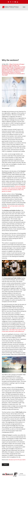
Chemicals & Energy (18, 64)
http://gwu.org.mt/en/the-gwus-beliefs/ (17, 459)
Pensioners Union (18, 71)
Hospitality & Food (19, 68)
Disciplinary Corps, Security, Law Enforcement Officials (10, 66)
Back (5, 464)
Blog (10, 64)
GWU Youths (10, 68)
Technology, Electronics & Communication (13, 73)
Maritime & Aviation (19, 69)
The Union (4, 75)
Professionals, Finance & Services (11, 72)
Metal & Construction (7, 71)
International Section (7, 69)
